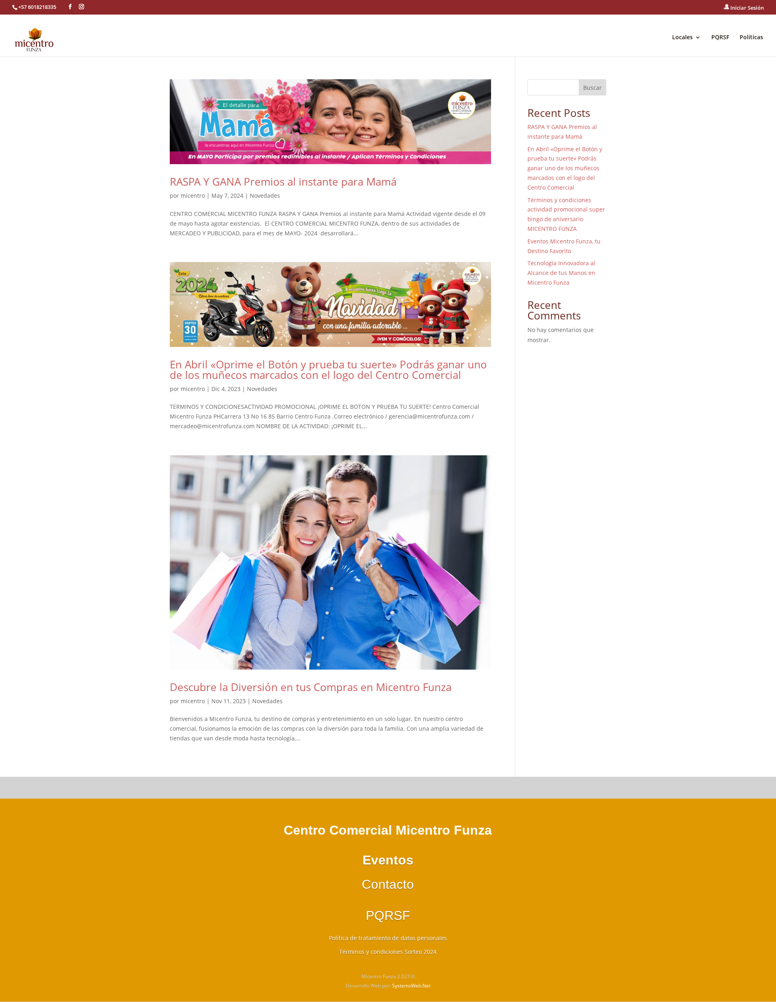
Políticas (751, 37)
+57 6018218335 (37, 7)
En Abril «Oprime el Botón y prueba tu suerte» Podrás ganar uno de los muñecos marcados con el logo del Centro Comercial (328, 369)
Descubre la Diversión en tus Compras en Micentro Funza (310, 687)
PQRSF (720, 37)
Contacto (388, 884)
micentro (193, 195)
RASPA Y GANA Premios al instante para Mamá (283, 181)
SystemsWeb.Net (411, 985)
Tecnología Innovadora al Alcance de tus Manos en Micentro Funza (561, 272)
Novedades (265, 195)
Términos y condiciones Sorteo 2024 (387, 951)
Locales (682, 37)
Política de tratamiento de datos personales (388, 938)
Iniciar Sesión (746, 7)
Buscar (592, 87)
